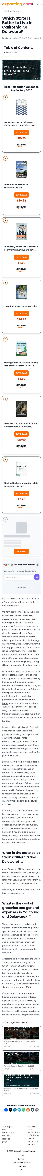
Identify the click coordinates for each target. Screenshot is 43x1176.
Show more (11, 52)
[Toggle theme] (37, 565)
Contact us (21, 1166)
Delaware (21, 598)
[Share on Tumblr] (32, 1110)
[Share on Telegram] (19, 1110)
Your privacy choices (21, 1162)
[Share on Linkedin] (15, 1110)
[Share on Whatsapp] (23, 1110)
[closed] (41, 4)
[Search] (37, 4)
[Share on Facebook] (6, 1110)
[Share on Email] (37, 1110)
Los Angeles (17, 633)
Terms (21, 1155)
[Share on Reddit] (28, 1110)
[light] (33, 4)
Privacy (21, 1159)
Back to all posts (12, 11)
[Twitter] (21, 1169)
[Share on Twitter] (10, 1110)
